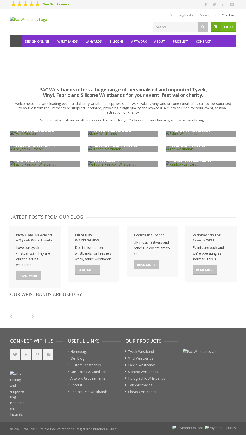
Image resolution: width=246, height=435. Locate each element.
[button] (40, 380)
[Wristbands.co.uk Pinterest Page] (37, 354)
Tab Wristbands (140, 385)
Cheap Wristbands (142, 391)
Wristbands (67, 41)
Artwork (139, 41)
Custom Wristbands (85, 365)
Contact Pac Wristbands (89, 391)
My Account (208, 15)
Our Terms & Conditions (89, 371)
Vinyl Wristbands (140, 358)
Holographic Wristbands (146, 378)
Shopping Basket (182, 15)
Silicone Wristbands (143, 371)
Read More (28, 276)
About (159, 41)
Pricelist (180, 41)
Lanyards (94, 41)
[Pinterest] (223, 4)
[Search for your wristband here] (203, 27)
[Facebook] (205, 4)
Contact (203, 41)
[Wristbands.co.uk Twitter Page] (15, 354)
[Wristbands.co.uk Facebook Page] (26, 354)
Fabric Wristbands (142, 365)
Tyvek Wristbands (141, 351)
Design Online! (37, 41)
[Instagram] (231, 4)
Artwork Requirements (87, 378)
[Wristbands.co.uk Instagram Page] (48, 354)
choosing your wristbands (176, 120)
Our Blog (77, 358)
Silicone (116, 41)
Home (16, 41)
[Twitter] (214, 4)
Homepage (79, 351)
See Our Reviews (56, 4)
